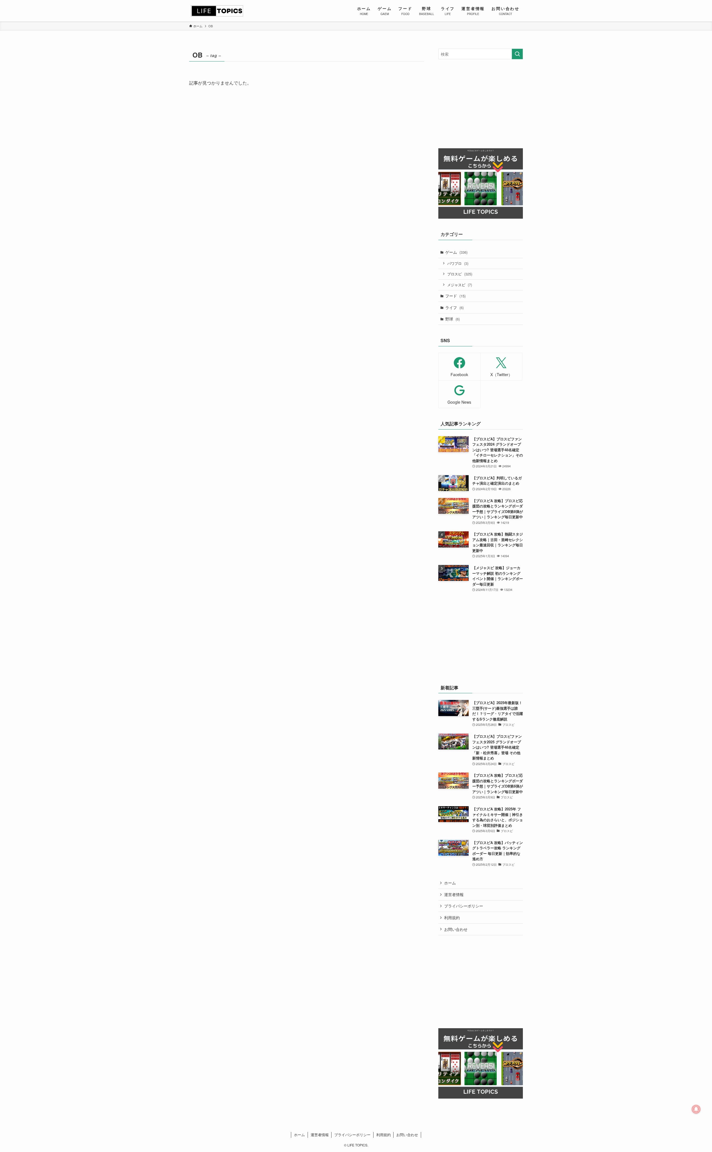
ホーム (450, 882)
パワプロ (457, 263)
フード (455, 296)
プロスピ (459, 274)
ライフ (454, 307)
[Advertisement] (480, 104)
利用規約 (452, 917)
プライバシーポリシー (463, 906)
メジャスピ (459, 284)
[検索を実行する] (517, 54)
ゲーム (456, 252)
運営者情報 (454, 894)
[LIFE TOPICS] (217, 10)
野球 (452, 319)
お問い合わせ (456, 929)
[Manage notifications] (696, 1109)
